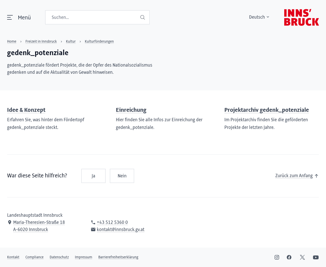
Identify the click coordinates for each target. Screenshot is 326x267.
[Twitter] (302, 257)
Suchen (143, 17)
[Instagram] (277, 257)
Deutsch (257, 17)
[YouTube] (316, 257)
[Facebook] (289, 257)
